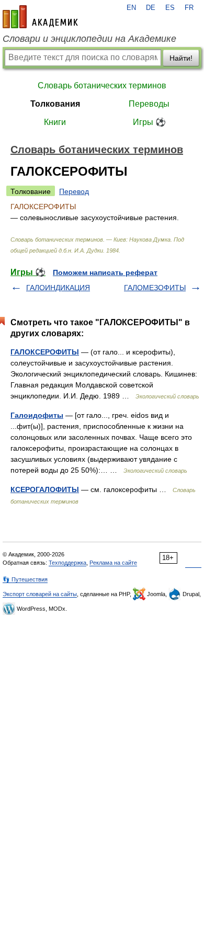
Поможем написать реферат (105, 272)
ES (170, 8)
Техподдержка (67, 563)
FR (189, 8)
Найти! (180, 58)
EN (131, 8)
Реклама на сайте (113, 563)
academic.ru (40, 16)
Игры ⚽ (149, 122)
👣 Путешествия (25, 579)
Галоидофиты (36, 415)
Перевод (74, 191)
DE (150, 8)
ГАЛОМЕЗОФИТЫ (155, 287)
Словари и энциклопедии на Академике (89, 38)
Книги (55, 122)
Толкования (55, 103)
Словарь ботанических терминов (102, 85)
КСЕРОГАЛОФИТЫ (44, 489)
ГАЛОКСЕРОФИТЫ (44, 352)
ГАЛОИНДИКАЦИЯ (58, 287)
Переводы (149, 103)
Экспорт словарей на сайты (40, 594)
